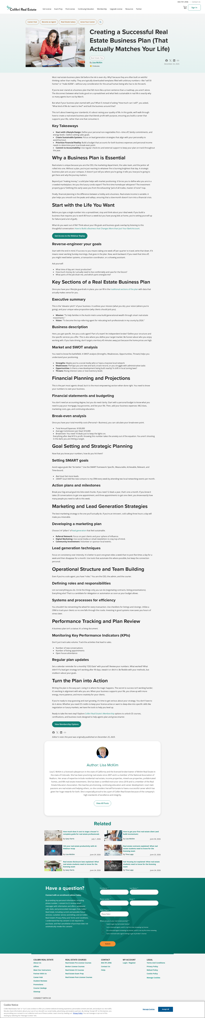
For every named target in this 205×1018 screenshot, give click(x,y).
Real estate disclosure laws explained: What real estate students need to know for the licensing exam (81, 864)
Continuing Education (86, 9)
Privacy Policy (152, 966)
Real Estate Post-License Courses (78, 977)
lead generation (79, 530)
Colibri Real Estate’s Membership (99, 713)
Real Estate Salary (68, 22)
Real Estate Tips (97, 58)
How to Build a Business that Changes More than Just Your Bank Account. (107, 228)
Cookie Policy (152, 973)
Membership (102, 9)
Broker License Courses (74, 966)
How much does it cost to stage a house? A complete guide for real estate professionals (81, 832)
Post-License (70, 9)
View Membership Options (67, 724)
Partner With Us (40, 973)
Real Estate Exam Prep (74, 973)
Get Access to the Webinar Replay (70, 236)
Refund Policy (152, 970)
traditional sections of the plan (124, 289)
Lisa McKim (97, 62)
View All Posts (102, 803)
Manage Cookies (153, 978)
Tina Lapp (129, 854)
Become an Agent (49, 22)
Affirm (36, 966)
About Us (37, 963)
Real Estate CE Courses (74, 970)
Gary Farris (69, 839)
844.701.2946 (106, 963)
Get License (47, 9)
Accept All (165, 1009)
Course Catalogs (40, 988)
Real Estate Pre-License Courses (78, 963)
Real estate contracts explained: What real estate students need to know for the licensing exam (140, 848)
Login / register (129, 963)
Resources (129, 9)
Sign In (194, 7)
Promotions (38, 984)
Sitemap (36, 991)
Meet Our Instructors (42, 970)
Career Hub (32, 22)
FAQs (103, 970)
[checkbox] (130, 928)
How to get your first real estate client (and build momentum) (141, 832)
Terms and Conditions (156, 963)
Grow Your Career (87, 22)
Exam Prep (58, 9)
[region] (102, 1009)
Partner (139, 9)
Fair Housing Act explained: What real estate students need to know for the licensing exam (141, 864)
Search (100, 22)
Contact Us (196, 2)
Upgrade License (116, 9)
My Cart (185, 7)
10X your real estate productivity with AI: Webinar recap (80, 847)
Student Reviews (40, 981)
